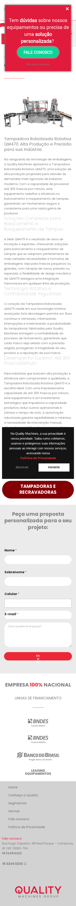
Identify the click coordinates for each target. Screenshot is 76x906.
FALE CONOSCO (38, 52)
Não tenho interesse (38, 64)
